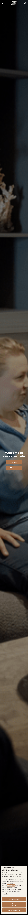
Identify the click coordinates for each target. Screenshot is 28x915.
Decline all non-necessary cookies (14, 904)
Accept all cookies (14, 899)
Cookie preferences (14, 910)
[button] (25, 3)
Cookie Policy (11, 885)
